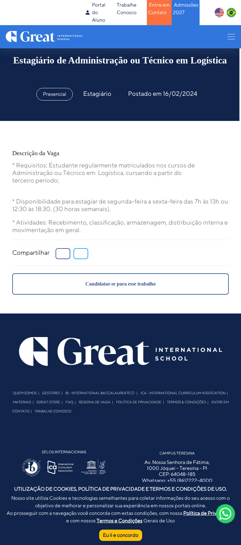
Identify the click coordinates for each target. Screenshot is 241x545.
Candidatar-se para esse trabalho (120, 283)
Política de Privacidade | (140, 402)
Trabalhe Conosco (53, 411)
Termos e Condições (119, 521)
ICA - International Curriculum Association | (184, 393)
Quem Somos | (26, 393)
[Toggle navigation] (229, 37)
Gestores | (52, 393)
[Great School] (45, 36)
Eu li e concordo (120, 535)
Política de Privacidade (208, 513)
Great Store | (49, 402)
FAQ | (71, 402)
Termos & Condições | (188, 402)
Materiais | (23, 402)
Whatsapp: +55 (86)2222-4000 (177, 480)
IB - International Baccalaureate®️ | (101, 393)
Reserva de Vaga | (96, 402)
